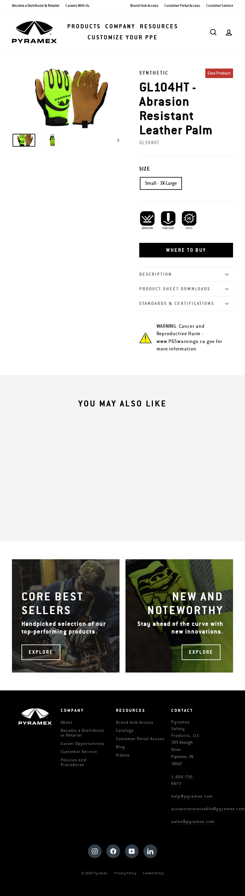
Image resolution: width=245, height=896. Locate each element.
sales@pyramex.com (193, 821)
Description (155, 274)
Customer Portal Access (182, 6)
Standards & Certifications (176, 303)
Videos (123, 755)
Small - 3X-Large (161, 183)
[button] (186, 250)
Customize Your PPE (123, 37)
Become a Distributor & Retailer (35, 6)
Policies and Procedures (73, 762)
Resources (159, 26)
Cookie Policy (153, 873)
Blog (120, 746)
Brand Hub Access (144, 6)
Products (84, 26)
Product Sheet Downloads (174, 288)
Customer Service (219, 6)
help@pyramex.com (192, 796)
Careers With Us (77, 6)
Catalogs (125, 730)
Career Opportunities (82, 743)
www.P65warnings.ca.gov (186, 341)
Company (120, 26)
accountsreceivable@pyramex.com (208, 808)
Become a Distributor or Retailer (83, 733)
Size (144, 169)
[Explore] (66, 616)
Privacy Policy (125, 873)
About (67, 722)
